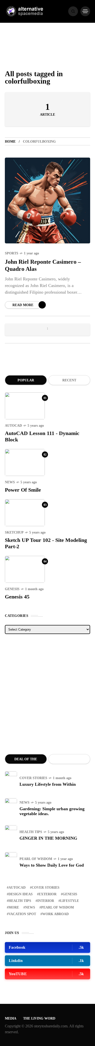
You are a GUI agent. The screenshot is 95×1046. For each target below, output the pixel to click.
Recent (69, 380)
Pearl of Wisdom (35, 859)
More (14, 907)
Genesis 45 (17, 597)
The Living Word (39, 1018)
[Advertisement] (47, 694)
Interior (45, 901)
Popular (26, 380)
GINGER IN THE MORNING (48, 838)
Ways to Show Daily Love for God (51, 865)
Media (10, 1018)
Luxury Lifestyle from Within (47, 784)
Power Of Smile (23, 490)
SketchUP (14, 532)
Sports (11, 253)
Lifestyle (69, 901)
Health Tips (30, 832)
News (10, 482)
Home (10, 141)
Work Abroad (55, 914)
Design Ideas (21, 894)
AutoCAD (13, 425)
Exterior (48, 894)
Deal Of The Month (25, 760)
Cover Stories (33, 778)
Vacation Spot (22, 914)
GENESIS (12, 589)
